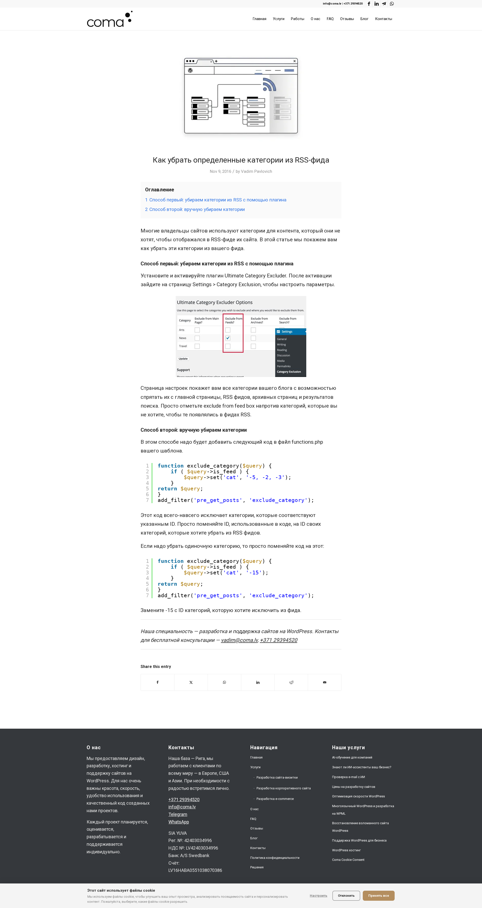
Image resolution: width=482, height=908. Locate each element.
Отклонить (346, 895)
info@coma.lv (332, 3)
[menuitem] (259, 19)
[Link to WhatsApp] (391, 4)
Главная (256, 757)
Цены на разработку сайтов (353, 787)
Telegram (177, 814)
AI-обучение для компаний (352, 757)
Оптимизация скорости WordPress (358, 796)
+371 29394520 (353, 3)
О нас (254, 809)
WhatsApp (178, 821)
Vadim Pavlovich (256, 171)
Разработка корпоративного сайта (284, 788)
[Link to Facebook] (369, 4)
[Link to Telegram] (384, 4)
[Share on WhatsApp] (224, 682)
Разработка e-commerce (275, 799)
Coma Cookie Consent (348, 860)
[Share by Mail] (324, 682)
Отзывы (256, 828)
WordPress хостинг (346, 850)
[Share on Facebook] (157, 682)
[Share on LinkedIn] (257, 682)
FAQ (253, 819)
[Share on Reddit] (291, 682)
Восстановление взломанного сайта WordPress (360, 827)
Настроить (318, 895)
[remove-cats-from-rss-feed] (241, 96)
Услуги (255, 767)
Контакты (258, 848)
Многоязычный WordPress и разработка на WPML (363, 809)
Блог (254, 838)
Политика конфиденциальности (274, 858)
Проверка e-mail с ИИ (348, 777)
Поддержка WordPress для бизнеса (359, 840)
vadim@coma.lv (239, 640)
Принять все (378, 895)
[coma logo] (110, 19)
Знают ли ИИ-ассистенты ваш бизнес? (361, 767)
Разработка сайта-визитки (277, 777)
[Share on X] (191, 682)
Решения (257, 867)
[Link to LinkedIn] (376, 4)
